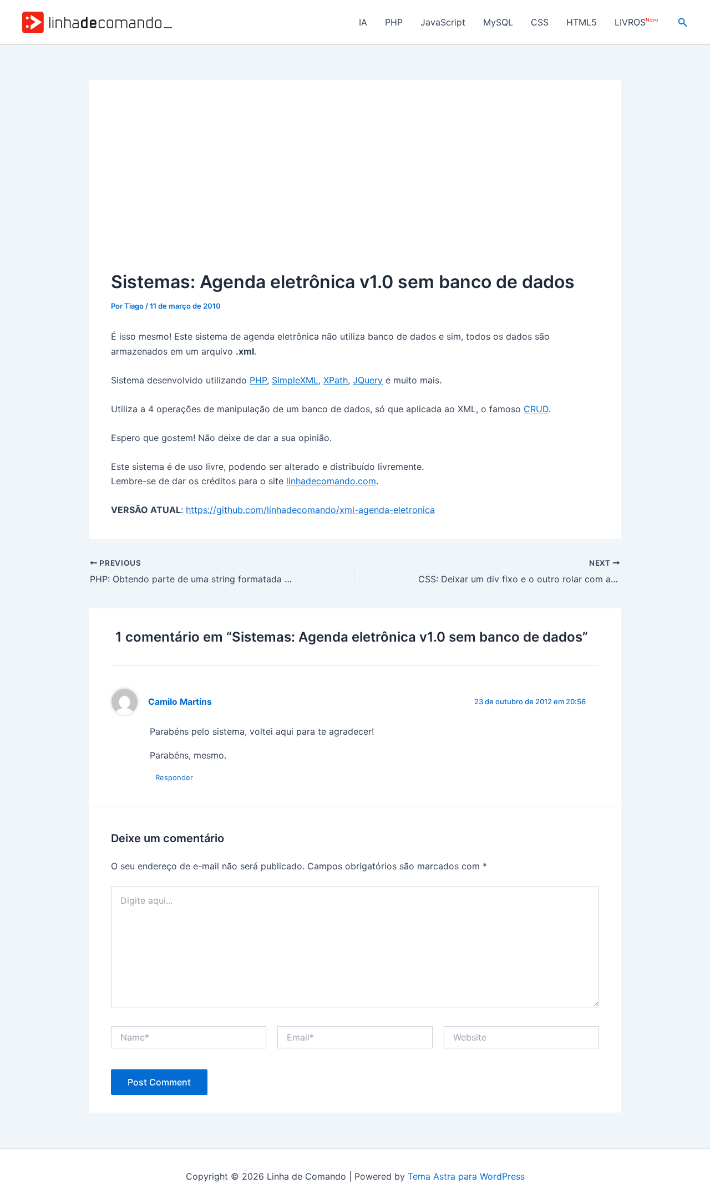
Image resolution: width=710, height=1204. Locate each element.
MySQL (498, 22)
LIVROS (636, 22)
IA (363, 22)
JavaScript (442, 22)
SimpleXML (295, 380)
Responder (174, 777)
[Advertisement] (355, 185)
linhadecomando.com (331, 480)
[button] (683, 22)
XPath (335, 380)
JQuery (368, 380)
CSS (540, 22)
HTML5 (581, 22)
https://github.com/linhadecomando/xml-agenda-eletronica (310, 509)
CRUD (536, 408)
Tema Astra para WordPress (466, 1176)
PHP (394, 22)
